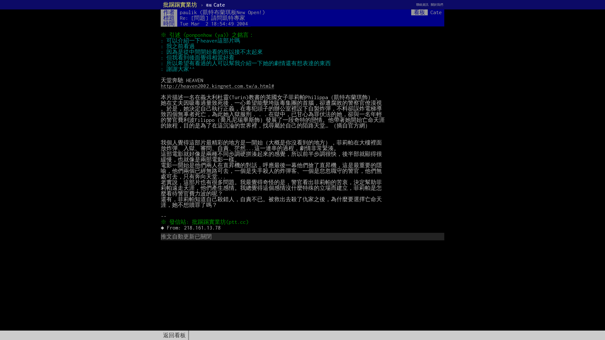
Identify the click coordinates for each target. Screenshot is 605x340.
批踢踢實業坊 (180, 5)
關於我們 (437, 4)
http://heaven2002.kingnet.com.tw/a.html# (217, 86)
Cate (215, 5)
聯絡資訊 (422, 4)
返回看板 (174, 335)
